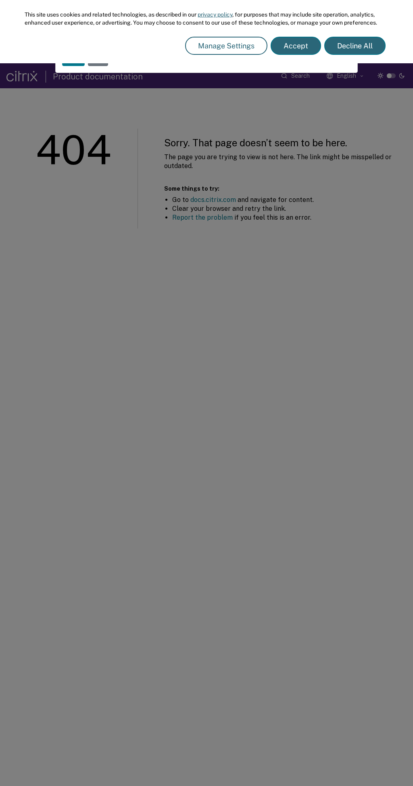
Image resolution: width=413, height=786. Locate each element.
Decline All (355, 46)
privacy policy (215, 14)
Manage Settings (226, 46)
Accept (296, 46)
